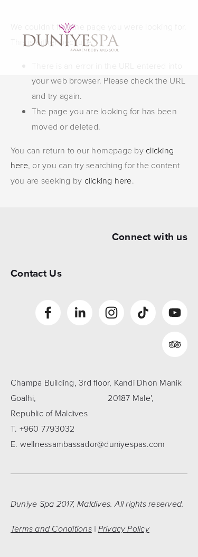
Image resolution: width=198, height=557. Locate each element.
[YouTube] (174, 312)
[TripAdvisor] (174, 344)
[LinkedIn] (79, 312)
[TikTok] (143, 312)
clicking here (108, 180)
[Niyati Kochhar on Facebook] (48, 312)
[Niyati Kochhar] (111, 312)
